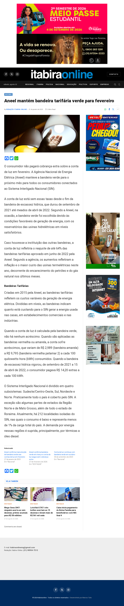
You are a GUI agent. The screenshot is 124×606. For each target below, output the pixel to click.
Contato (113, 74)
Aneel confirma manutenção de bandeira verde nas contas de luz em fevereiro (15, 454)
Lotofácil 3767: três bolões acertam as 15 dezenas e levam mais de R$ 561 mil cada (41, 511)
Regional (29, 84)
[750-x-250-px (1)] (62, 19)
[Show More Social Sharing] (118, 109)
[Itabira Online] (62, 74)
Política (83, 84)
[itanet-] (103, 319)
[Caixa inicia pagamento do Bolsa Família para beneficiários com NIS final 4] (68, 494)
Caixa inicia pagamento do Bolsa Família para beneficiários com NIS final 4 (67, 511)
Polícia (49, 84)
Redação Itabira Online (16, 109)
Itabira (40, 84)
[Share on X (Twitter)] (113, 109)
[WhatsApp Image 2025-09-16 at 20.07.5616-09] (103, 268)
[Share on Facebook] (109, 109)
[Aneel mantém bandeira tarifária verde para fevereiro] (42, 133)
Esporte (94, 84)
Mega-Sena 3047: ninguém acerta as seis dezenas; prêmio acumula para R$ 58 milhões (15, 511)
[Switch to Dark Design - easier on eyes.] (119, 84)
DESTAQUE (8, 504)
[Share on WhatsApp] (105, 109)
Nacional (60, 84)
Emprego (104, 84)
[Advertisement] (103, 192)
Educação (71, 84)
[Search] (115, 84)
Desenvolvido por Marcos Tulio (81, 598)
